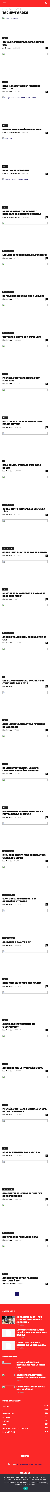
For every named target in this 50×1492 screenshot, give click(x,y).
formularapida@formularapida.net (29, 1464)
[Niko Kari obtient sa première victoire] (25, 68)
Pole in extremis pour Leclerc (21, 1152)
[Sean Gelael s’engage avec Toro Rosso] (25, 447)
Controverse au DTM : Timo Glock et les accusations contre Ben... (29, 1319)
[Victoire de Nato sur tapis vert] (25, 319)
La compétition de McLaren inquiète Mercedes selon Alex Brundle (32, 1332)
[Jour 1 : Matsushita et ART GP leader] (25, 534)
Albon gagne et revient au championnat (18, 1026)
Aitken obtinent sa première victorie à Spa (20, 1279)
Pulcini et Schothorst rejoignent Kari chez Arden (23, 595)
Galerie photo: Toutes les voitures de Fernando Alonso (31, 1376)
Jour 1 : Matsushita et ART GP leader (24, 552)
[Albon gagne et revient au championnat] (25, 1006)
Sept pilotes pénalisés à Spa (20, 1237)
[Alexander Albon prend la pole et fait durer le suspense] (25, 794)
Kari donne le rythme (15, 170)
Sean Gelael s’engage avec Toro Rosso (21, 467)
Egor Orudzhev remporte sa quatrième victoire (19, 900)
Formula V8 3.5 (8, 894)
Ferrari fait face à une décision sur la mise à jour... (31, 1343)
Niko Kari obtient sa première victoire (21, 87)
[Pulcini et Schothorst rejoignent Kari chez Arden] (25, 575)
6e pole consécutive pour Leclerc (23, 296)
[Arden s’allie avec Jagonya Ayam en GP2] (25, 619)
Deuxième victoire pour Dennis (21, 983)
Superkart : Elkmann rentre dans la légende (31, 1388)
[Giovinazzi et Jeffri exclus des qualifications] (25, 1175)
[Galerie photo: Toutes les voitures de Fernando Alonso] (8, 1378)
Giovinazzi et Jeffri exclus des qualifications (22, 1195)
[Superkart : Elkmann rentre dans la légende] (8, 1390)
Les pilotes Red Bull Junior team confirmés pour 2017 (23, 682)
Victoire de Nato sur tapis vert (21, 337)
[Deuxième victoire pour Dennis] (25, 965)
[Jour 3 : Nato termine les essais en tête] (25, 491)
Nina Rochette (7, 91)
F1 (3, 461)
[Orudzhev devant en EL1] (25, 924)
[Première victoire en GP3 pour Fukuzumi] (25, 360)
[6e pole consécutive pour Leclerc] (25, 278)
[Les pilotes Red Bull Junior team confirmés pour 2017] (25, 663)
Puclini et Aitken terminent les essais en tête (22, 423)
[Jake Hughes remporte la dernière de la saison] (25, 706)
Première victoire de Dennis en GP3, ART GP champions (24, 1110)
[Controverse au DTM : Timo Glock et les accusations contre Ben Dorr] (8, 1320)
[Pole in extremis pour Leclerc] (25, 1134)
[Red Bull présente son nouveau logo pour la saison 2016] (6, 1365)
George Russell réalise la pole (22, 129)
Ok (26, 1488)
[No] (47, 1483)
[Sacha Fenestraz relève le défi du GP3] (25, 28)
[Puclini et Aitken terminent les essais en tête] (25, 404)
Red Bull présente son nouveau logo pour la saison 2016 (31, 1365)
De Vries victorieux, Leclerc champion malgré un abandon (20, 769)
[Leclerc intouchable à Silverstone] (25, 237)
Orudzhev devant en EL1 (17, 942)
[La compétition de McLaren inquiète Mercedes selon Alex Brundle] (8, 1333)
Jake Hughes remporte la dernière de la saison (23, 726)
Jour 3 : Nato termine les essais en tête (23, 510)
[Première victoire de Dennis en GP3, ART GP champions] (25, 1091)
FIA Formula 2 (8, 251)
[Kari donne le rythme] (25, 152)
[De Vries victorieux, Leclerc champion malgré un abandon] (25, 750)
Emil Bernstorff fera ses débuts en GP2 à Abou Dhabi (24, 857)
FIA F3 (5, 38)
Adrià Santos (6, 48)
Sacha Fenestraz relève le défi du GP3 (23, 44)
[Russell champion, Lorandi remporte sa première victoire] (25, 193)
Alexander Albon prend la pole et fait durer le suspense (23, 813)
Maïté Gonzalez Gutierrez (11, 132)
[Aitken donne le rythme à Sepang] (25, 1050)
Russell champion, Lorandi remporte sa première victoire (21, 213)
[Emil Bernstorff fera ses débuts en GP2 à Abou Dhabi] (25, 837)
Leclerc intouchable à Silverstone (24, 255)
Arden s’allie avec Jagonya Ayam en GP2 (24, 638)
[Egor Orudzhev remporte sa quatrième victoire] (25, 881)
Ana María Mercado (9, 1284)
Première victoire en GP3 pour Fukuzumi (21, 379)
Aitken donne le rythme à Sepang (22, 1068)
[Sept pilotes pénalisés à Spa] (25, 1219)
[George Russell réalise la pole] (25, 111)
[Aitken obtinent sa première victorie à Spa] (25, 1260)
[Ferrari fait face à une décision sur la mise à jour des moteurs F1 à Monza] (8, 1345)
